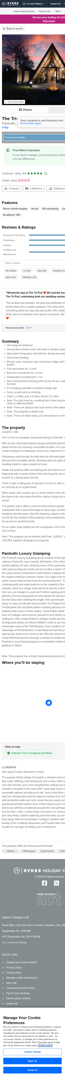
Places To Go (44, 11)
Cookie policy (45, 1045)
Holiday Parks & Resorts (24, 11)
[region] (32, 1042)
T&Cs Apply (49, 21)
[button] (7, 70)
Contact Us (55, 4)
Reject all (32, 1061)
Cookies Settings (32, 1052)
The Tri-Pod (14, 118)
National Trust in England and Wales (32, 753)
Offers (57, 11)
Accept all (32, 1070)
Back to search (15, 28)
